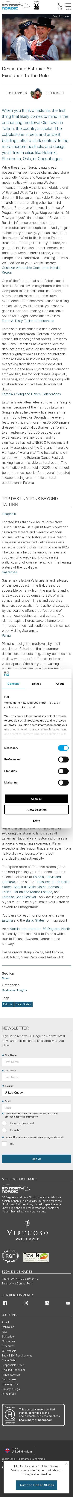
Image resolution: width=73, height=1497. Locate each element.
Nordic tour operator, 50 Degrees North (40, 929)
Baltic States (35, 920)
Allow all (36, 798)
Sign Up (36, 1159)
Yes (12, 1143)
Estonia (7, 920)
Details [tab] (36, 683)
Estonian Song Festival (19, 897)
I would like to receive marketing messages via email (34, 1137)
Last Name (10, 1070)
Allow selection (37, 809)
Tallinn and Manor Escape (32, 892)
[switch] (63, 759)
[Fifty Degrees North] (16, 5)
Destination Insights (14, 990)
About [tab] (60, 683)
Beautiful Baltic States (29, 887)
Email (7, 1101)
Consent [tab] (13, 683)
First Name (11, 1055)
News (5, 978)
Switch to (36, 1485)
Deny (36, 820)
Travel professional (22, 1123)
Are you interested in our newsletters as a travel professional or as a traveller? (31, 1115)
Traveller (15, 1130)
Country (9, 1086)
